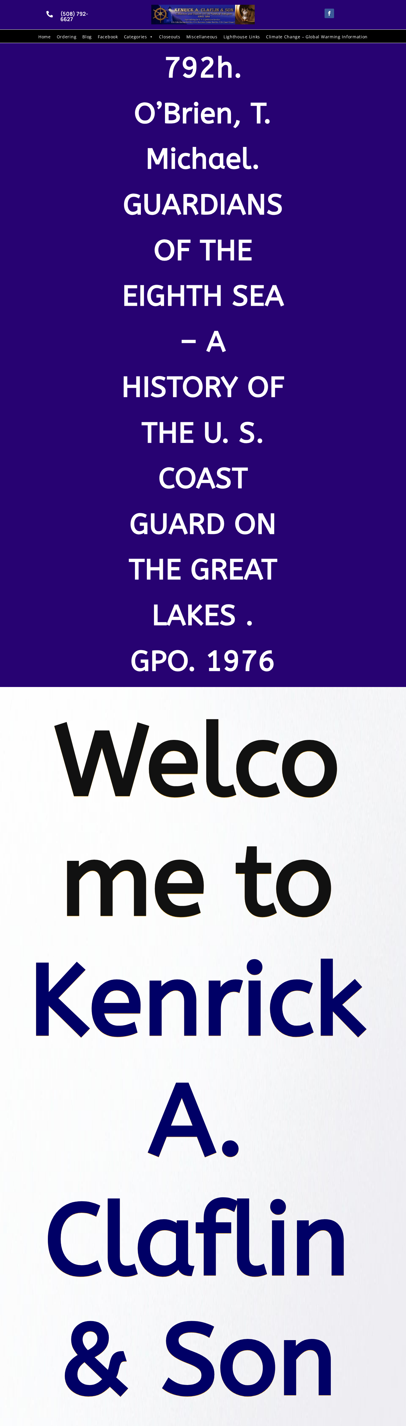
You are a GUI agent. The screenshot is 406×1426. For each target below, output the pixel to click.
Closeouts (169, 37)
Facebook (108, 37)
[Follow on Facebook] (329, 13)
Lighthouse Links (242, 37)
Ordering (67, 37)
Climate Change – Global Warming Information (317, 37)
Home (44, 37)
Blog (87, 37)
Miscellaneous (202, 37)
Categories (135, 37)
